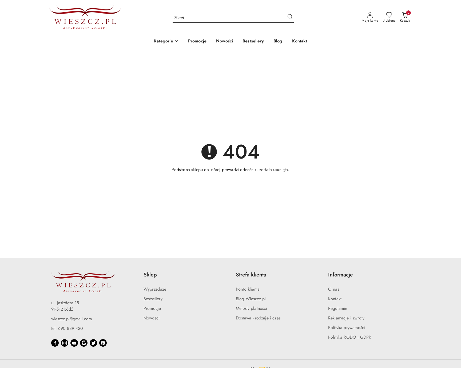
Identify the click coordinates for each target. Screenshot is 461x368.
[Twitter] (93, 343)
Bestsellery (153, 299)
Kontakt (334, 299)
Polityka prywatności (346, 328)
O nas (333, 289)
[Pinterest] (103, 343)
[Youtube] (74, 343)
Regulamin (337, 308)
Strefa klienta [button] (251, 275)
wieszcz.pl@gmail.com (71, 319)
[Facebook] (55, 343)
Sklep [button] (150, 275)
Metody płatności (251, 308)
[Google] (84, 343)
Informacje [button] (340, 275)
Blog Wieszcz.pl (251, 299)
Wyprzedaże (155, 289)
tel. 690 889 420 (67, 328)
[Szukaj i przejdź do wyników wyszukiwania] (290, 17)
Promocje (152, 308)
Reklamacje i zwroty (346, 318)
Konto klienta (248, 289)
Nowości (152, 318)
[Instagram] (64, 343)
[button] (166, 41)
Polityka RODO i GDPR (349, 337)
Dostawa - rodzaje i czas (258, 318)
